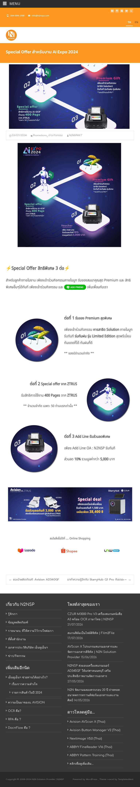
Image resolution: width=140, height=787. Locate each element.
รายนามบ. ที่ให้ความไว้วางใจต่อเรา (30, 631)
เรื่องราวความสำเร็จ (24, 684)
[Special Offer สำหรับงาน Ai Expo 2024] (70, 96)
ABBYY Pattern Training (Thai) (92, 755)
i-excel (111, 779)
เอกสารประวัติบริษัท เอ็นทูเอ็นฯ (28, 647)
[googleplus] (122, 12)
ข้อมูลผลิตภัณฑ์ (18, 622)
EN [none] (136, 22)
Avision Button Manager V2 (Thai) (95, 730)
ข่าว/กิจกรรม (55, 135)
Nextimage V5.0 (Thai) (86, 738)
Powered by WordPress (85, 779)
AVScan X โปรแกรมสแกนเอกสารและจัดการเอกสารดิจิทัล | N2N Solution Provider (92, 652)
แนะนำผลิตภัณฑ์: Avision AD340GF (34, 579)
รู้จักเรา (12, 614)
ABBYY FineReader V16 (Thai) (91, 747)
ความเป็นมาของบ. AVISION (26, 702)
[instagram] (117, 12)
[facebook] (112, 12)
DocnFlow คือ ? (19, 727)
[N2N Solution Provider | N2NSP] (8, 34)
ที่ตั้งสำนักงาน (17, 639)
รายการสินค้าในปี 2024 (27, 692)
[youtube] (126, 12)
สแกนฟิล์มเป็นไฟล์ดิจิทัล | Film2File (90, 633)
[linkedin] (131, 12)
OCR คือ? (14, 711)
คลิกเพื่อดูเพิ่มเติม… (82, 763)
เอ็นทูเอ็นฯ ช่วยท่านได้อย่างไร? (28, 677)
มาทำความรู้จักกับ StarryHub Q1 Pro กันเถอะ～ (99, 579)
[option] (136, 23)
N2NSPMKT (75, 135)
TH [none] (129, 22)
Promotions (40, 135)
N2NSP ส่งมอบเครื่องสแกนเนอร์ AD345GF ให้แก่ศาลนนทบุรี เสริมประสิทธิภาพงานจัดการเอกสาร (89, 671)
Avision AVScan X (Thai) (87, 721)
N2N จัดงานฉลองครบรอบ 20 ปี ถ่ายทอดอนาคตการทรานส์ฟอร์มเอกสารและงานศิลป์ (93, 695)
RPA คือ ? (14, 719)
